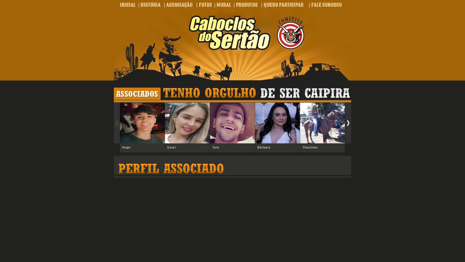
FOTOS (205, 4)
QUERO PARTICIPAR (283, 4)
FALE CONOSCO (326, 4)
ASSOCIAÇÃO (179, 4)
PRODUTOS (247, 4)
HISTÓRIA (150, 4)
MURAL (224, 4)
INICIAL (128, 4)
